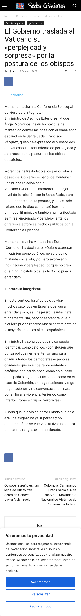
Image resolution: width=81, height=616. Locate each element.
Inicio (7, 16)
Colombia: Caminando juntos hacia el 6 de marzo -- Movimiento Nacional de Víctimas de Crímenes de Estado (58, 494)
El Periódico (14, 95)
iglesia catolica (53, 16)
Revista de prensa (27, 16)
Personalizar (41, 594)
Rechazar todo (40, 606)
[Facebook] (9, 81)
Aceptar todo (40, 582)
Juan (13, 71)
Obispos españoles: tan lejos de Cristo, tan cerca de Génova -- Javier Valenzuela (21, 492)
